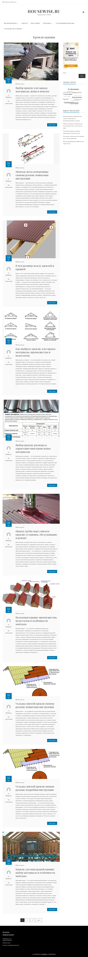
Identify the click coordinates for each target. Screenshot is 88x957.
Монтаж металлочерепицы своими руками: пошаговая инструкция (32, 175)
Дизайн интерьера (10, 23)
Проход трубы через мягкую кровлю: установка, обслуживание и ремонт (36, 534)
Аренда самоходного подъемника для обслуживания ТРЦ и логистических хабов (72, 126)
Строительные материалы (65, 23)
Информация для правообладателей (7, 939)
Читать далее (52, 125)
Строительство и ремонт (13, 29)
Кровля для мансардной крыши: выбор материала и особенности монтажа (35, 873)
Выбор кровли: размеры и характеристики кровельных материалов (33, 448)
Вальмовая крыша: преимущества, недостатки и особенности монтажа (36, 621)
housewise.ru (44, 11)
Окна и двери (35, 23)
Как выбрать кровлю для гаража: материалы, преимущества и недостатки (36, 352)
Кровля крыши (20, 84)
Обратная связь (6, 943)
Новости (25, 23)
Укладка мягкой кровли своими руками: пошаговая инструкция (35, 705)
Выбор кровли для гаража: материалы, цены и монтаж (32, 89)
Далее (38, 920)
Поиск (64, 73)
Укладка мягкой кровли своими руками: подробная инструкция (35, 788)
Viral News (44, 954)
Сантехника (47, 23)
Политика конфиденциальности (11, 945)
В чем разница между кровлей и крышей (35, 267)
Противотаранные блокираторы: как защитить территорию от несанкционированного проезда (72, 118)
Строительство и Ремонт (44, 14)
